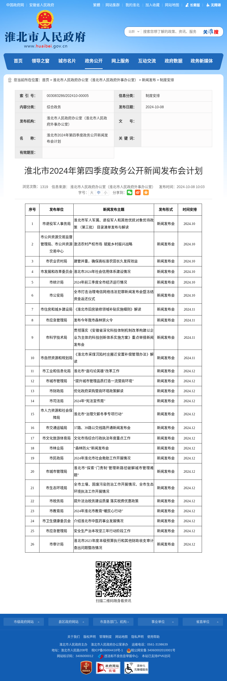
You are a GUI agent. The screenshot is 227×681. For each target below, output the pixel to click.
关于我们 (73, 636)
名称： (28, 138)
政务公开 (94, 61)
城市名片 (67, 61)
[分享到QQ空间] (146, 192)
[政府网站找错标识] (108, 668)
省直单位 (202, 622)
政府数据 (173, 61)
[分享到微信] (129, 192)
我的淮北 (132, 5)
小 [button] (105, 193)
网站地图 (172, 5)
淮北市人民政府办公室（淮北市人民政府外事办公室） (95, 80)
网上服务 (120, 61)
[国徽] (45, 19)
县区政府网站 (68, 622)
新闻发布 (149, 80)
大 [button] (92, 193)
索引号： (28, 96)
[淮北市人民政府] (45, 39)
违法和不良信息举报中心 (120, 656)
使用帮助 (153, 636)
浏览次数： (35, 187)
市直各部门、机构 (113, 622)
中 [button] (98, 193)
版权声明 (89, 636)
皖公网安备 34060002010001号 (153, 650)
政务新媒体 (202, 61)
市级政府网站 (24, 622)
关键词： (128, 138)
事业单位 (158, 622)
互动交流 (147, 61)
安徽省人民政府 (41, 5)
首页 (18, 61)
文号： (128, 121)
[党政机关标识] (86, 668)
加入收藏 (152, 5)
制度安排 (167, 80)
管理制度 (105, 636)
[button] (192, 5)
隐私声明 (137, 636)
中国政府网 (15, 5)
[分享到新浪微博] (138, 192)
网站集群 (113, 5)
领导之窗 (40, 61)
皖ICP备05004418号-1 (107, 650)
